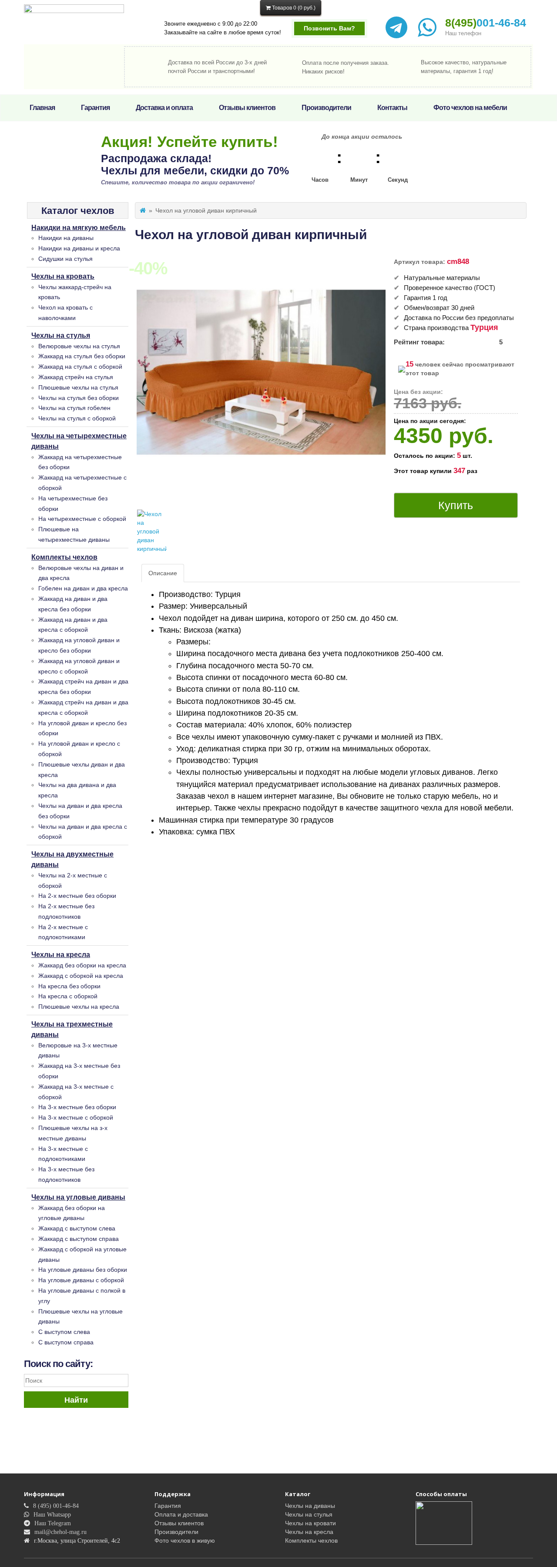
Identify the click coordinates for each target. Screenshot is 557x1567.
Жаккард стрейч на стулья (75, 376)
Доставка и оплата (164, 107)
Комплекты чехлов (64, 557)
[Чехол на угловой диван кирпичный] (152, 531)
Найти (76, 1400)
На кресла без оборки (69, 986)
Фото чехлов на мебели (470, 107)
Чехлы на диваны (310, 1505)
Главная (42, 107)
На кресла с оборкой (67, 996)
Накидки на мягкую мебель (78, 227)
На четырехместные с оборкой (82, 518)
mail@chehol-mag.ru (60, 1532)
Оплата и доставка (181, 1514)
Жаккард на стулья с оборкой (80, 366)
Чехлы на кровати (310, 1523)
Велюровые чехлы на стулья (79, 346)
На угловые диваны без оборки (82, 1269)
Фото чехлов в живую (184, 1540)
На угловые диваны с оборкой (81, 1280)
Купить (455, 505)
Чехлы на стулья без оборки (78, 397)
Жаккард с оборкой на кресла (80, 975)
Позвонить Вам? (329, 28)
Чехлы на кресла (60, 954)
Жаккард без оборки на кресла (82, 965)
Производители (326, 107)
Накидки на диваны (66, 237)
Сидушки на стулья (65, 258)
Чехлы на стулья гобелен (74, 407)
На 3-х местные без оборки (77, 1107)
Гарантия (95, 107)
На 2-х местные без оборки (77, 895)
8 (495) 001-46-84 (56, 1506)
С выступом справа (66, 1342)
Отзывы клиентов (247, 107)
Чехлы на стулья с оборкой (77, 418)
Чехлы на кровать (62, 276)
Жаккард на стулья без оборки (81, 356)
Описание (162, 573)
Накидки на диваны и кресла (79, 248)
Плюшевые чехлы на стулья (78, 387)
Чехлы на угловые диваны (78, 1197)
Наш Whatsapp (52, 1514)
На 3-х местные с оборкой (75, 1117)
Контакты (392, 107)
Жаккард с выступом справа (78, 1238)
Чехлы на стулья (60, 335)
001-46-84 (485, 23)
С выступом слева (64, 1331)
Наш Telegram (52, 1523)
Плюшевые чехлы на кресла (78, 1006)
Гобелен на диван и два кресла (83, 588)
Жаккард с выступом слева (76, 1228)
